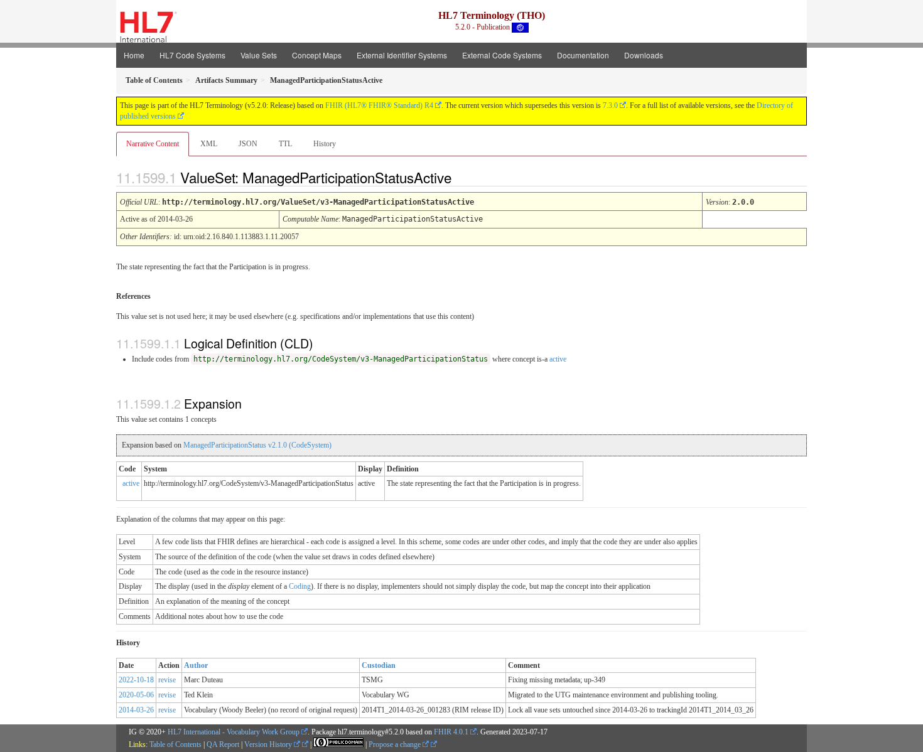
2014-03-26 (136, 710)
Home (134, 55)
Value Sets (258, 55)
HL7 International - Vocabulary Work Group (234, 732)
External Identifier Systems (402, 55)
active (557, 359)
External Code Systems (502, 55)
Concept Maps (317, 55)
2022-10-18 (136, 679)
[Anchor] (462, 177)
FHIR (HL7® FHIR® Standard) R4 (379, 105)
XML (208, 143)
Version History (269, 744)
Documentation (583, 55)
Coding (300, 586)
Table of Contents (175, 744)
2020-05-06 (136, 694)
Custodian (379, 665)
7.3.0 (610, 105)
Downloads (643, 55)
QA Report (223, 744)
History (324, 143)
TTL (285, 143)
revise (167, 679)
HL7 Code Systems (192, 55)
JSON (248, 143)
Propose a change (396, 744)
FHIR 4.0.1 (451, 732)
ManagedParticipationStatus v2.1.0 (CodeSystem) (257, 445)
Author (196, 665)
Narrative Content (152, 143)
